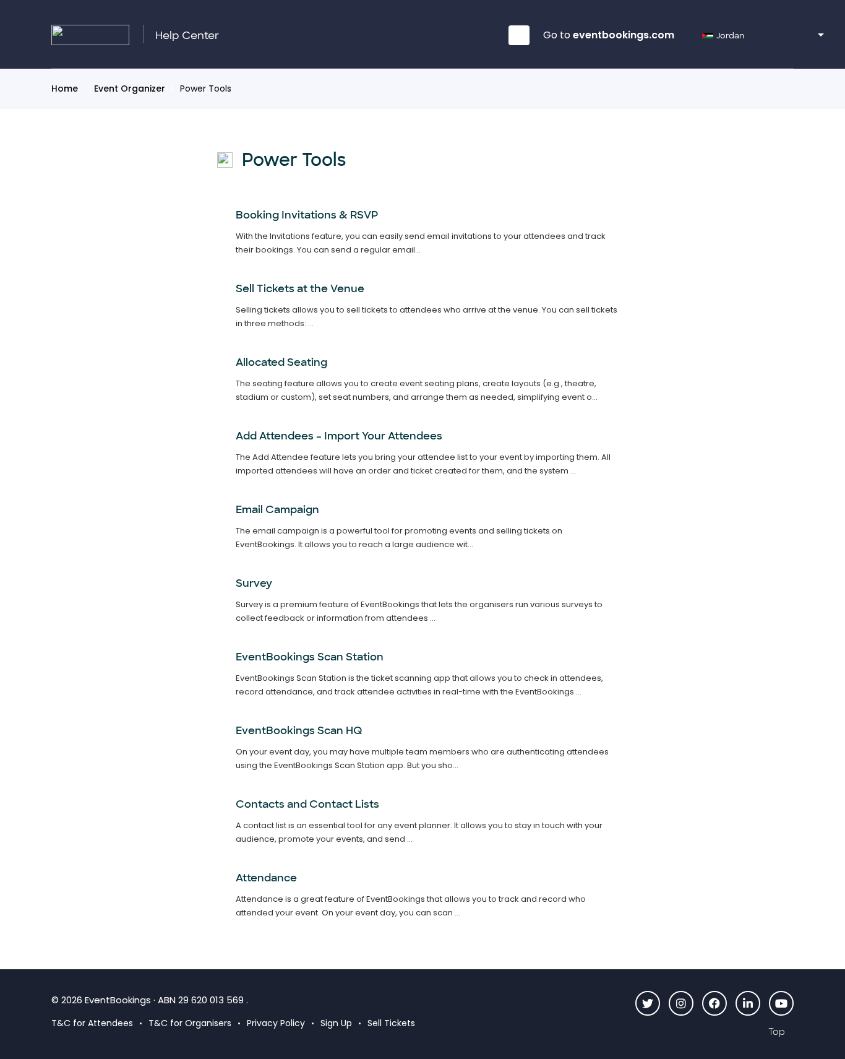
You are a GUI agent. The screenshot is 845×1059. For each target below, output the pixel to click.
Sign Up (336, 1023)
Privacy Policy (276, 1023)
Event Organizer (129, 88)
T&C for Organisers (189, 1023)
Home (64, 88)
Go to (608, 35)
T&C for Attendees (92, 1023)
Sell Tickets (391, 1023)
